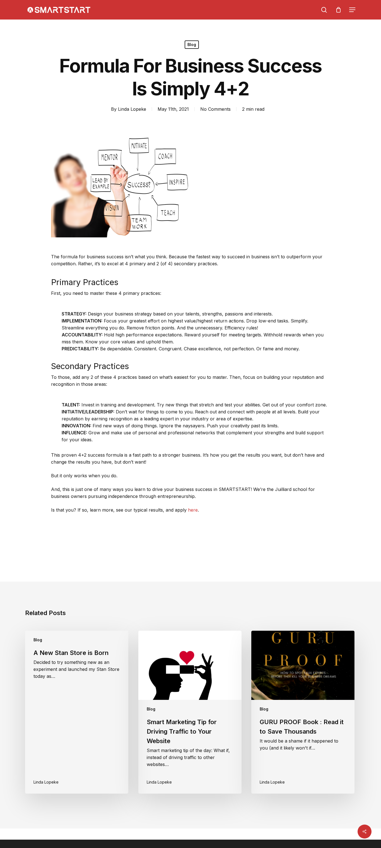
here (193, 510)
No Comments (215, 109)
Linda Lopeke (132, 109)
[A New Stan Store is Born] (76, 712)
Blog (191, 44)
